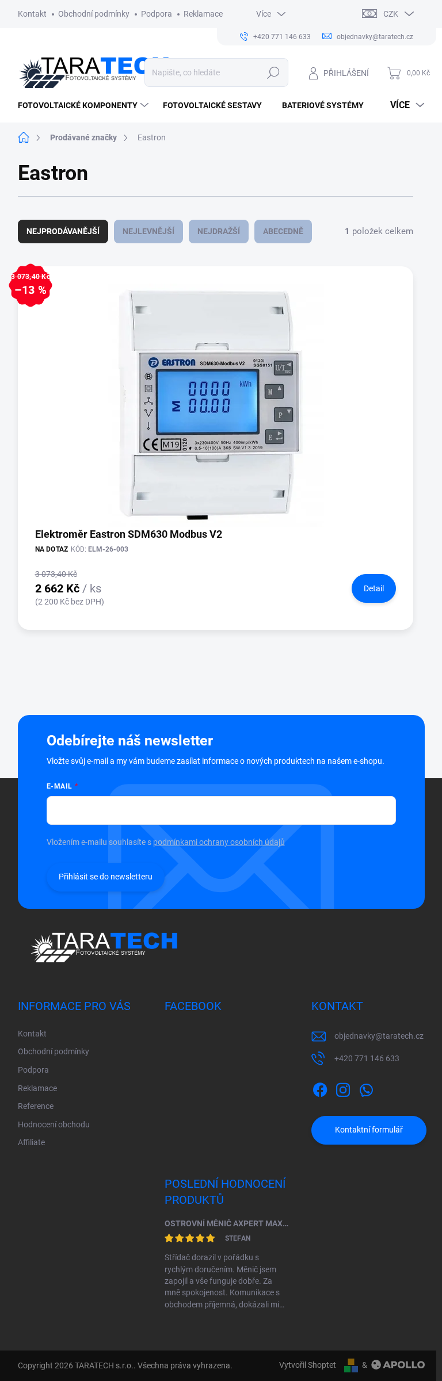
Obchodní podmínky (93, 13)
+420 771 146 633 (366, 1058)
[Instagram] (343, 1087)
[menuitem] (84, 105)
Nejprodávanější (63, 231)
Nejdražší (218, 231)
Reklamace (203, 13)
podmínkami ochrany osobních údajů (219, 842)
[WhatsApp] (366, 1087)
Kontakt (32, 13)
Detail (374, 588)
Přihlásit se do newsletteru (106, 876)
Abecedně (283, 231)
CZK (390, 13)
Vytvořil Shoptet (307, 1364)
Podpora (156, 13)
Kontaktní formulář (369, 1129)
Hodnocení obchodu (54, 1124)
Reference (36, 1106)
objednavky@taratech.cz (379, 1035)
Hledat (273, 72)
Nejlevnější (148, 231)
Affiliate (31, 1142)
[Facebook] (320, 1087)
